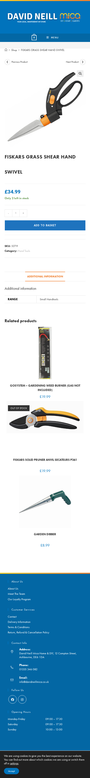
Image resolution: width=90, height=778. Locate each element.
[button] (80, 73)
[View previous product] (7, 62)
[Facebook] (12, 699)
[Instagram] (22, 699)
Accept (11, 771)
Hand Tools (24, 251)
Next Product (72, 62)
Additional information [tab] (45, 276)
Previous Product (20, 62)
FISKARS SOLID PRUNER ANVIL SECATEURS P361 (45, 460)
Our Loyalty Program (19, 599)
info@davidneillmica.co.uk (34, 682)
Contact (12, 616)
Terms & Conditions (19, 627)
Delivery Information (19, 622)
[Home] (6, 50)
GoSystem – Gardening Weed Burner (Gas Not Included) (45, 388)
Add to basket (45, 225)
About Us (13, 588)
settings (14, 763)
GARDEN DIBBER (45, 534)
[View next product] (83, 62)
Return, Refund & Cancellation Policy (28, 632)
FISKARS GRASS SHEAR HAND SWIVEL (42, 50)
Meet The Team (16, 594)
